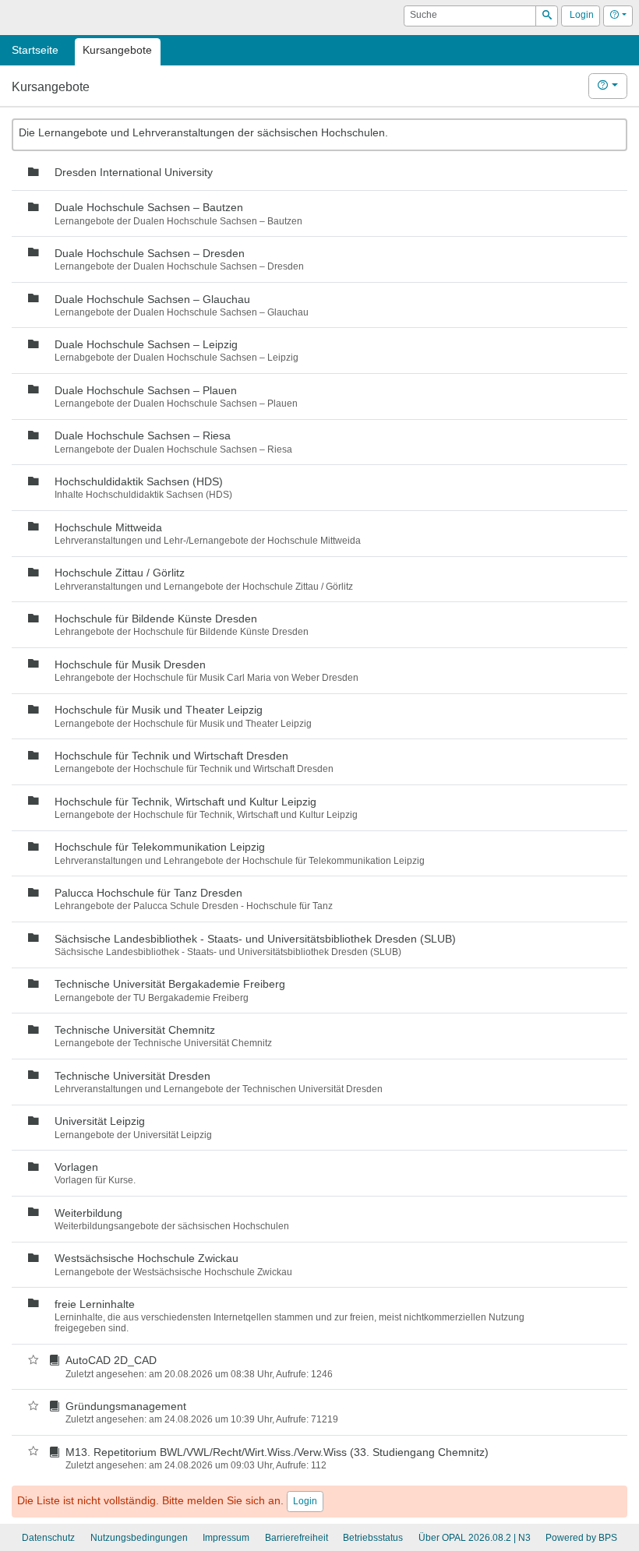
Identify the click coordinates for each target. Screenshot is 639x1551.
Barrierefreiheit (296, 1537)
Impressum (226, 1537)
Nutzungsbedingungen (139, 1537)
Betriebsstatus (373, 1537)
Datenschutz (48, 1537)
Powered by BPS (581, 1537)
